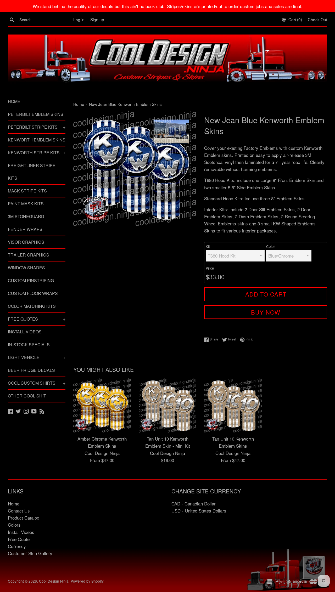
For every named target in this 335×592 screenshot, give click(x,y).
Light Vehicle (36, 357)
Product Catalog (23, 517)
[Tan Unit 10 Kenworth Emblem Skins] (233, 405)
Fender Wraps (25, 229)
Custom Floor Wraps (33, 293)
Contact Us (19, 510)
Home (14, 101)
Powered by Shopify (87, 581)
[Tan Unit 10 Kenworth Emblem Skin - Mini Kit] (167, 405)
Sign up (97, 19)
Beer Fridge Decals (31, 370)
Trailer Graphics (28, 255)
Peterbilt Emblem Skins (35, 114)
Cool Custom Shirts (36, 383)
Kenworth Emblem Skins (36, 140)
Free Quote (19, 539)
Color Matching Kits (32, 306)
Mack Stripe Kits (27, 191)
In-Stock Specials (29, 344)
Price (210, 268)
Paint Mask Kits (26, 204)
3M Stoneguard (26, 216)
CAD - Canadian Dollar (193, 503)
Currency (17, 546)
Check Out (317, 19)
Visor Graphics (26, 242)
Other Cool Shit (27, 396)
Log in (79, 19)
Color (270, 246)
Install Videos (25, 332)
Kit (208, 246)
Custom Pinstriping (31, 280)
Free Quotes (36, 319)
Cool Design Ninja (54, 581)
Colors (14, 524)
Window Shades (26, 268)
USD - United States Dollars (198, 510)
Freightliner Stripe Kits (31, 171)
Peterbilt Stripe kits (36, 127)
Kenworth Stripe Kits (36, 153)
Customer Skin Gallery (30, 553)
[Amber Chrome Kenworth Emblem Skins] (102, 405)
